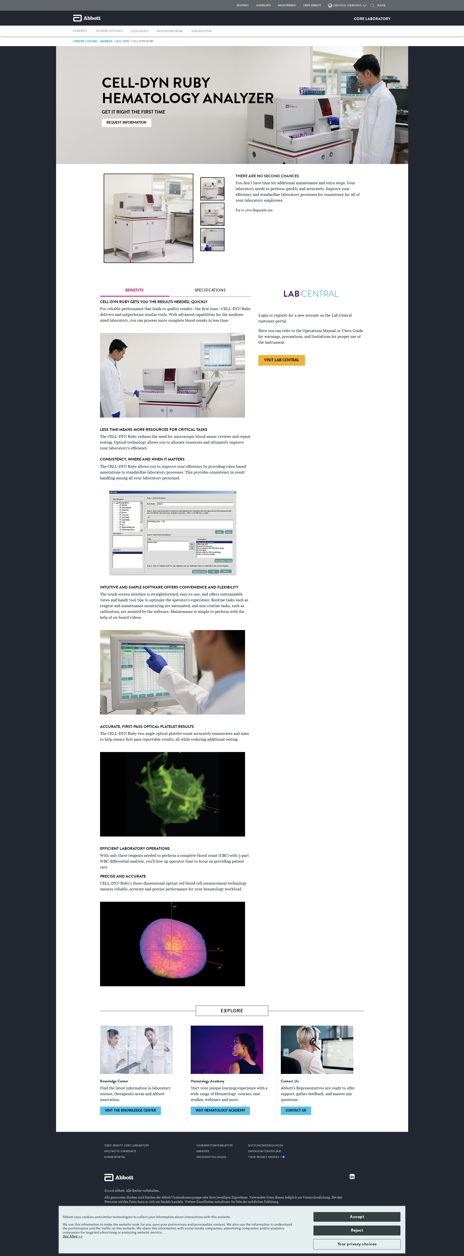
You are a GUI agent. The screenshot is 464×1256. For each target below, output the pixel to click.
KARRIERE (202, 1151)
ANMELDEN (263, 5)
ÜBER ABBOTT (312, 5)
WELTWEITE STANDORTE (120, 1151)
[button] (372, 6)
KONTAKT (243, 5)
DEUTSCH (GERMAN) (348, 5)
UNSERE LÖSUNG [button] (109, 31)
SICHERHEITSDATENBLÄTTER (214, 1145)
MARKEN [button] (80, 31)
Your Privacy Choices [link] (264, 1157)
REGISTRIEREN (287, 5)
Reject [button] (357, 1230)
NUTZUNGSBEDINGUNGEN (265, 1145)
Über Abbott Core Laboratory (126, 1145)
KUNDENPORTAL (114, 1157)
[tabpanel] (175, 642)
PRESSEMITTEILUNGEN (211, 1157)
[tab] (134, 291)
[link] (85, 41)
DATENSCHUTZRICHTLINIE (264, 1151)
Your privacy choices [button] (357, 1244)
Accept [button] (357, 1217)
